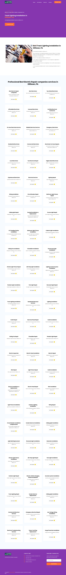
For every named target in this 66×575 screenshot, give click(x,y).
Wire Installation (52, 386)
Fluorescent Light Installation (52, 249)
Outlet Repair (14, 320)
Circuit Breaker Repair (33, 194)
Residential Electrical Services (33, 302)
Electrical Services (33, 177)
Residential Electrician (13, 144)
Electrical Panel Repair (33, 320)
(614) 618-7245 (57, 2)
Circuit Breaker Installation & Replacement (14, 423)
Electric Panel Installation (33, 353)
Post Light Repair (33, 285)
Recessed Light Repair (52, 285)
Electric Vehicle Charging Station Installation (33, 476)
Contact (50, 2)
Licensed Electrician (33, 109)
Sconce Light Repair (52, 212)
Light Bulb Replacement (14, 441)
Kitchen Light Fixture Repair (14, 267)
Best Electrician (33, 91)
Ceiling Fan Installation (14, 248)
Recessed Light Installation (33, 441)
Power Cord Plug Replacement (33, 531)
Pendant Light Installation (13, 285)
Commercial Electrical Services (13, 513)
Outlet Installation (52, 320)
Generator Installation (52, 441)
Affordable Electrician (13, 109)
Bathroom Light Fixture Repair (52, 195)
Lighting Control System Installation (52, 267)
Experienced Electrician (14, 177)
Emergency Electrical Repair (33, 512)
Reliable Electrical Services (33, 127)
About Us (45, 2)
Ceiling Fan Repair (13, 336)
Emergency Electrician (52, 127)
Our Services (39, 2)
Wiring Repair (52, 405)
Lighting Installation (52, 301)
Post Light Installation (52, 458)
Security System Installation (52, 476)
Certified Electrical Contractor (52, 110)
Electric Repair (52, 353)
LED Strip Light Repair (33, 458)
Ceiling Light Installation (52, 423)
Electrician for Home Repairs (52, 144)
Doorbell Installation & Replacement (33, 213)
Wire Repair (14, 370)
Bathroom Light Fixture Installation (33, 231)
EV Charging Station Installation (14, 231)
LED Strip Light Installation (33, 267)
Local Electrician (14, 161)
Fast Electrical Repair (33, 161)
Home (34, 2)
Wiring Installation (13, 194)
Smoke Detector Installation (33, 423)
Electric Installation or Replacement (13, 387)
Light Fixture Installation (14, 405)
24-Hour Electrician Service (14, 127)
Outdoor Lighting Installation (33, 405)
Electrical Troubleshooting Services (13, 531)
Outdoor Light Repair (14, 476)
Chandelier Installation (33, 248)
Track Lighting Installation (13, 301)
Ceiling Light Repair (14, 212)
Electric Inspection (13, 353)
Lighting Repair (52, 177)
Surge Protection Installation (52, 530)
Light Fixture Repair (33, 370)
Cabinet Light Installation (52, 230)
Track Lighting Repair (14, 494)
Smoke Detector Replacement (33, 494)
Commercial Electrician (33, 144)
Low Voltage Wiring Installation (52, 513)
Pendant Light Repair (52, 336)
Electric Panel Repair (33, 386)
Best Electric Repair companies (14, 91)
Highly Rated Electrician (52, 161)
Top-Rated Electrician (52, 91)
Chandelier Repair (33, 336)
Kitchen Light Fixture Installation (14, 458)
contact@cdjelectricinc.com (31, 559)
